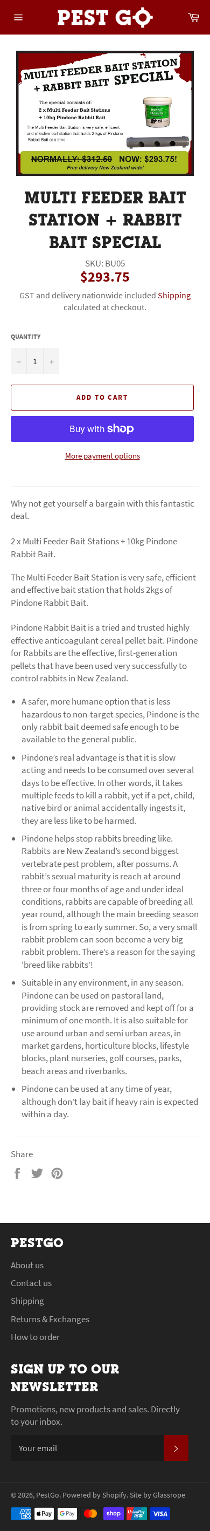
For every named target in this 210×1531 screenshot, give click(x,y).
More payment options (102, 455)
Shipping (174, 295)
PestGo (47, 1495)
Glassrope (169, 1495)
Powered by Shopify (94, 1495)
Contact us (31, 1283)
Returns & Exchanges (50, 1319)
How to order (35, 1337)
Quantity (25, 336)
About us (27, 1265)
